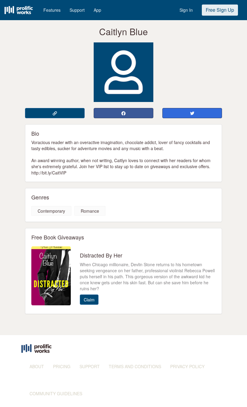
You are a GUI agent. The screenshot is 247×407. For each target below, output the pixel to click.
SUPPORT (90, 366)
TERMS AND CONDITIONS (135, 366)
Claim (89, 300)
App (97, 10)
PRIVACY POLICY (187, 366)
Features (52, 10)
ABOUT (37, 366)
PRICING (61, 366)
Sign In (186, 10)
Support (77, 10)
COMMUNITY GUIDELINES (56, 393)
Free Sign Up (220, 9)
